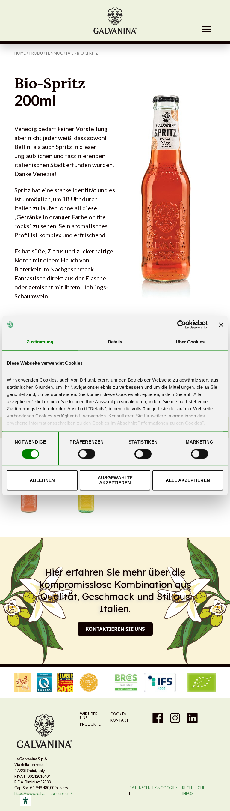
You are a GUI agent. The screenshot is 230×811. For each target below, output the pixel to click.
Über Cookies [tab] (190, 341)
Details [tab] (115, 341)
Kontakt (119, 720)
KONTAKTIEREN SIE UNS (115, 629)
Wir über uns (89, 715)
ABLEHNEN (42, 480)
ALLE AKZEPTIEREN (188, 480)
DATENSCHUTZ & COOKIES (153, 787)
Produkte (39, 53)
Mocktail (63, 53)
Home (20, 53)
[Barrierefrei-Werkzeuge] (25, 800)
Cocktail (119, 713)
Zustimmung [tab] (40, 341)
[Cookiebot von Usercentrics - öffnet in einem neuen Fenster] (181, 324)
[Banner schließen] (221, 324)
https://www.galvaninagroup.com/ (43, 793)
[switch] (86, 454)
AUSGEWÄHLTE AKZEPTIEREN (115, 480)
